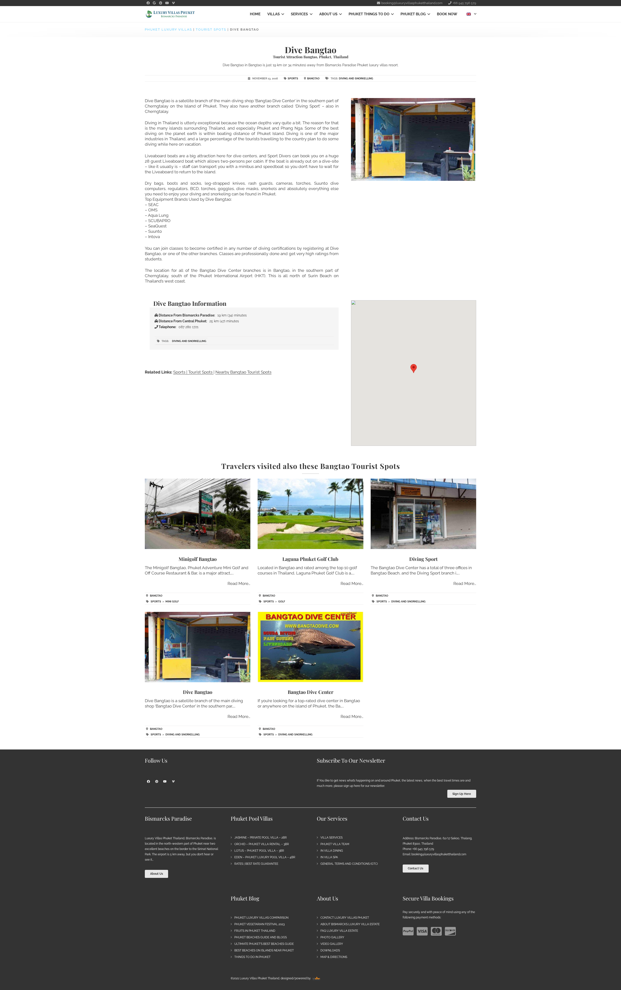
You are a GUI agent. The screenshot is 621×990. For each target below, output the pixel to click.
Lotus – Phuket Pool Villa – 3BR (259, 850)
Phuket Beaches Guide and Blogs (260, 937)
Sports (293, 78)
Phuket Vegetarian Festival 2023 (259, 924)
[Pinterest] (160, 3)
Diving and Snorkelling (356, 78)
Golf (281, 601)
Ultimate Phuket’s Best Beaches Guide (264, 944)
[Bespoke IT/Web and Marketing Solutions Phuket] (316, 978)
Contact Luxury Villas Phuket (344, 917)
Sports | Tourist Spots (193, 372)
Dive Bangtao (197, 692)
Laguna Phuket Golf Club (310, 559)
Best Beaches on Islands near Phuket (264, 950)
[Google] (154, 3)
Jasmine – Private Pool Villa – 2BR (260, 837)
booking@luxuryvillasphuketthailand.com (438, 854)
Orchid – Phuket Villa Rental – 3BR (261, 844)
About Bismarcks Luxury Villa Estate (350, 924)
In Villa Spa (329, 857)
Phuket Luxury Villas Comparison (261, 917)
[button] (282, 14)
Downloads (330, 950)
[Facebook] (148, 3)
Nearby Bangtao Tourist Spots (243, 372)
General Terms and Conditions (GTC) (349, 863)
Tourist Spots (211, 29)
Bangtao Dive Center (310, 692)
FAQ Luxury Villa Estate (339, 930)
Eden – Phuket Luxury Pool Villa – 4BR (264, 857)
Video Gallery (331, 944)
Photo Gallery (332, 937)
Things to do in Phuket (252, 957)
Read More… (239, 583)
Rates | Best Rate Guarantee (256, 863)
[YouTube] (167, 3)
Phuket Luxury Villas (168, 29)
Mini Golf (172, 601)
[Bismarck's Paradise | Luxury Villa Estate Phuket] (170, 14)
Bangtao (313, 78)
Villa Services (331, 837)
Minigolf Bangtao (198, 559)
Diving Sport (423, 559)
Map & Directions (333, 957)
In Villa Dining (331, 850)
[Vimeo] (173, 3)
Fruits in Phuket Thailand (254, 930)
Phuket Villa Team (334, 844)
